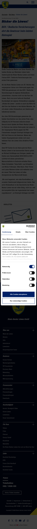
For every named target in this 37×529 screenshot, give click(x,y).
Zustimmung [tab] (6, 232)
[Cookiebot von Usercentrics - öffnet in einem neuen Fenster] (26, 226)
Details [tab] (18, 232)
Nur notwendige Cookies (18, 301)
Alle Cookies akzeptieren (18, 294)
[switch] (32, 272)
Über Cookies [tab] (30, 232)
